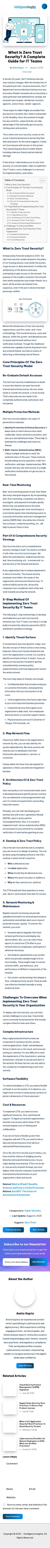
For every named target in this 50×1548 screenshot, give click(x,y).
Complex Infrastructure (19, 234)
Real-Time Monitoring (19, 199)
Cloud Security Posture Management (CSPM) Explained (30, 1387)
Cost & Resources (17, 240)
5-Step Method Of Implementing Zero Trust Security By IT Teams (25, 207)
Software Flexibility (18, 237)
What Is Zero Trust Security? (18, 184)
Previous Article (13, 1230)
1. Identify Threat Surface (20, 212)
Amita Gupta (25, 1313)
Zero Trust (30, 1222)
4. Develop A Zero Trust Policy (22, 220)
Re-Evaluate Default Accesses (22, 193)
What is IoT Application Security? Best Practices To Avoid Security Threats (32, 1423)
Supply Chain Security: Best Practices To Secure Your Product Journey (32, 1405)
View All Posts (25, 1365)
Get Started (38, 1262)
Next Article (38, 1230)
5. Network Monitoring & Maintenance (25, 223)
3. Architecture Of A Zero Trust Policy (25, 218)
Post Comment (13, 1516)
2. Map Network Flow (18, 215)
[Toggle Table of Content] (41, 180)
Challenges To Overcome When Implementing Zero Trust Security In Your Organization (23, 229)
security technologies (25, 553)
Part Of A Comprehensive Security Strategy (24, 202)
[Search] (44, 6)
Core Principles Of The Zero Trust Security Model (24, 188)
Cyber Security (32, 1210)
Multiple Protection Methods (21, 196)
